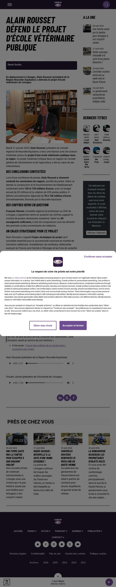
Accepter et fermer (73, 325)
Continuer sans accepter (98, 256)
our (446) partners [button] (18, 277)
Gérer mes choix (43, 325)
